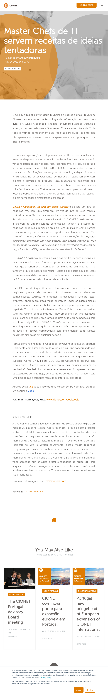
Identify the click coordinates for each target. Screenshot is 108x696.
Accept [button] (78, 690)
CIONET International (87, 591)
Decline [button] (90, 690)
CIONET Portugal (12, 69)
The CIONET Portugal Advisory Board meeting (19, 611)
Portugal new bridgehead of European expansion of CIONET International (88, 614)
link (31, 386)
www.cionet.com (56, 399)
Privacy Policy (46, 677)
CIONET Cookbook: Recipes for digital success (40, 206)
